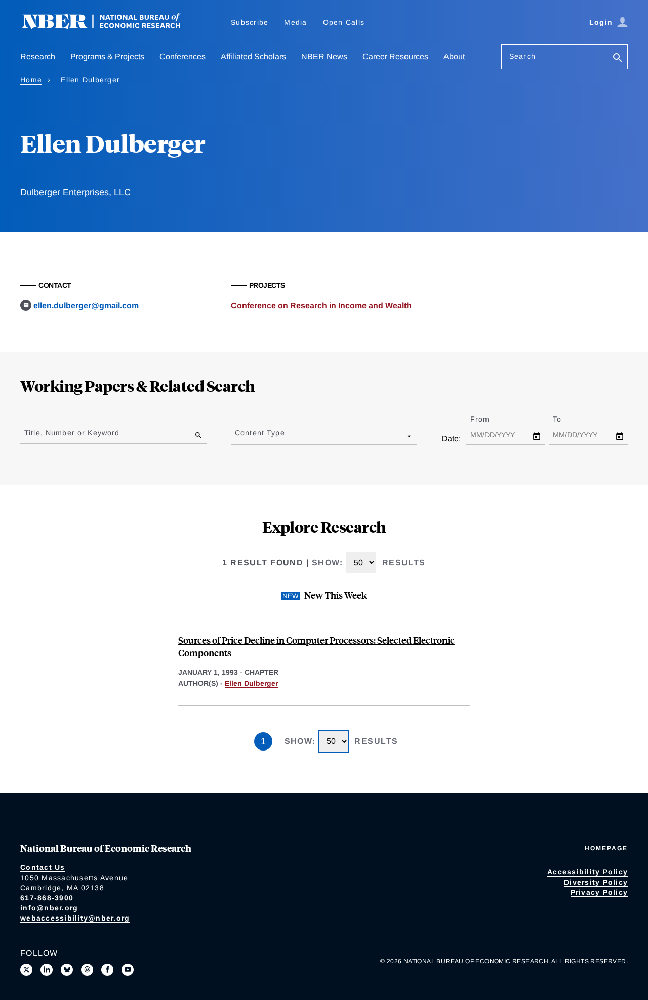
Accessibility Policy (587, 872)
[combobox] (237, 436)
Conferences (182, 56)
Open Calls (344, 22)
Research (37, 56)
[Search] (618, 58)
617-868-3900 (46, 898)
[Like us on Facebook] (107, 970)
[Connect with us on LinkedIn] (46, 970)
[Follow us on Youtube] (128, 970)
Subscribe (249, 22)
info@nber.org (49, 908)
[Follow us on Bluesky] (67, 970)
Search (522, 56)
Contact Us (42, 867)
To (566, 419)
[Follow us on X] (26, 970)
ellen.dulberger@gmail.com (86, 305)
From (488, 419)
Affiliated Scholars (253, 56)
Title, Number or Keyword (71, 433)
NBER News (324, 56)
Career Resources (395, 56)
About (454, 56)
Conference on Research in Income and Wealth (321, 305)
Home (31, 80)
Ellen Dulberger (251, 683)
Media (295, 22)
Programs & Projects (107, 56)
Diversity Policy (596, 882)
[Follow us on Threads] (87, 970)
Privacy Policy (599, 892)
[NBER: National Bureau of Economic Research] (109, 26)
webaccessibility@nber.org (75, 918)
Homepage (606, 848)
